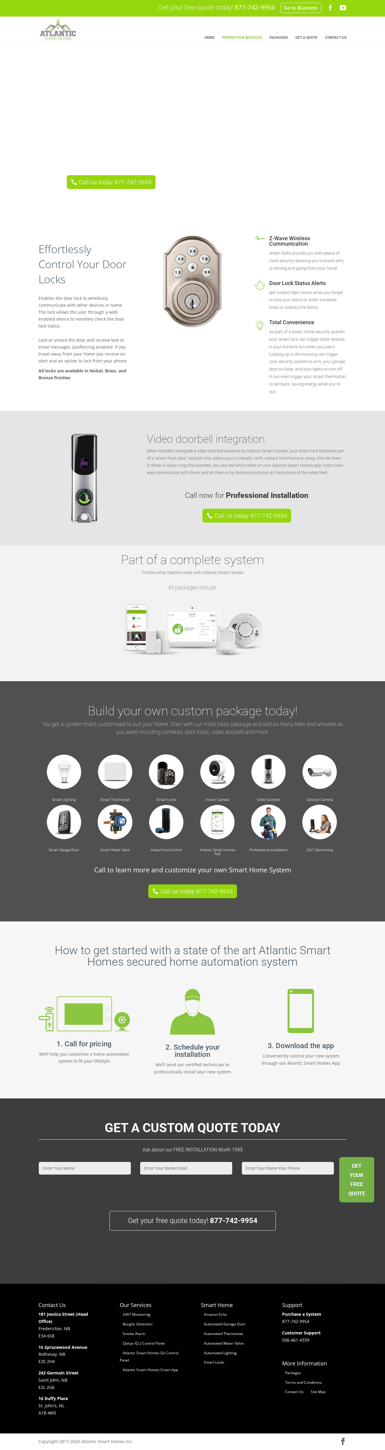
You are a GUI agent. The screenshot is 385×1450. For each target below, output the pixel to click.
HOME (210, 38)
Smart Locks (214, 1362)
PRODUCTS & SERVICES (242, 38)
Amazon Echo (215, 1314)
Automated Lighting (220, 1352)
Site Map (318, 1391)
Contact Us (294, 1391)
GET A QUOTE (306, 38)
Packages (293, 1372)
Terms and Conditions (303, 1382)
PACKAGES (279, 38)
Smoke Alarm (134, 1333)
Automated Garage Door (224, 1324)
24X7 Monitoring (136, 1314)
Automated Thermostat (223, 1333)
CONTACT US (335, 38)
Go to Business (301, 8)
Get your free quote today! (217, 7)
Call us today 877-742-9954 (115, 182)
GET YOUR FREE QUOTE (356, 1180)
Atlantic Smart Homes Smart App (150, 1369)
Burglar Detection (137, 1324)
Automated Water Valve (224, 1343)
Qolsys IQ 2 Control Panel (144, 1343)
